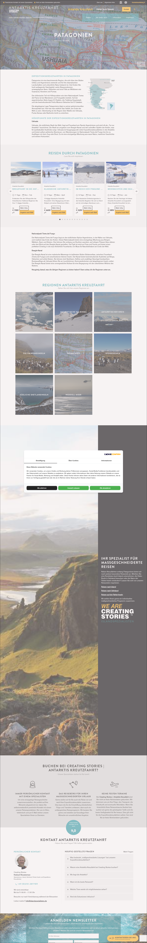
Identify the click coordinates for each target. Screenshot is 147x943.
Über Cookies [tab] (73, 460)
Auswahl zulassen (73, 488)
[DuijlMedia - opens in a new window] (112, 454)
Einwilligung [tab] (40, 460)
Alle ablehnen (41, 488)
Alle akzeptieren (105, 488)
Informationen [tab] (106, 460)
